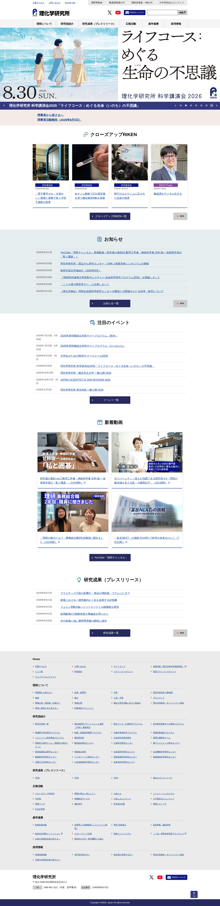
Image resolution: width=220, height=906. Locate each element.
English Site (70, 3)
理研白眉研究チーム (161, 738)
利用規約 (78, 671)
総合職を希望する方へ (123, 855)
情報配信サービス (82, 799)
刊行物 (38, 799)
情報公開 (78, 703)
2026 (37, 778)
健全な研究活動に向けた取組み (127, 703)
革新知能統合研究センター (46, 752)
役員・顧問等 (80, 692)
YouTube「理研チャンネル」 (111, 557)
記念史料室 (40, 809)
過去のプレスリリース (162, 778)
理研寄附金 (96, 2)
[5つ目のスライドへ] (201, 105)
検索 (181, 12)
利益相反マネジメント (84, 708)
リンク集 (39, 671)
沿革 (116, 692)
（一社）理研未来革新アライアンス (168, 834)
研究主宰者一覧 (42, 724)
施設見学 (78, 804)
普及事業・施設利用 (161, 825)
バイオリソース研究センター (87, 757)
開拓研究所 (79, 738)
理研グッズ (40, 804)
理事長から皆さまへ (50, 115)
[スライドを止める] (211, 105)
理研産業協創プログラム (163, 732)
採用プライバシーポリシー (164, 671)
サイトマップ (119, 666)
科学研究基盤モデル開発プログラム (168, 724)
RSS (182, 216)
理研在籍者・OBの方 (142, 2)
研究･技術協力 (120, 825)
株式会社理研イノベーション (47, 834)
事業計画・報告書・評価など (47, 703)
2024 (116, 778)
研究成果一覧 (111, 633)
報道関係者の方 (117, 2)
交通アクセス (38, 3)
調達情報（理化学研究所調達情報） (168, 666)
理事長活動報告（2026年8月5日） (59, 119)
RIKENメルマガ (137, 12)
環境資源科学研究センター (125, 757)
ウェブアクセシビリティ (45, 677)
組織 (37, 698)
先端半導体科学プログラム (125, 732)
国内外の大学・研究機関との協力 (88, 839)
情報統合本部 (80, 752)
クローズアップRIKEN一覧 (111, 216)
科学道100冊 (119, 804)
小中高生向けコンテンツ (171, 2)
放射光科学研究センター (124, 762)
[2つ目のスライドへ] (185, 105)
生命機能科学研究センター (164, 752)
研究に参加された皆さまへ (46, 708)
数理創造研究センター (84, 743)
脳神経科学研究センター (45, 757)
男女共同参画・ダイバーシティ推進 (168, 703)
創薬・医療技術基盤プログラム (87, 732)
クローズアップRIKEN (45, 794)
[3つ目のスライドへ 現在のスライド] (191, 105)
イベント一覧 (111, 400)
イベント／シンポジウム (163, 794)
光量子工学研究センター (45, 762)
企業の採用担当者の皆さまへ (47, 839)
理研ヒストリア (160, 804)
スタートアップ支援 (83, 834)
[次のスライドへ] (216, 105)
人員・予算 (118, 698)
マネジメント (159, 698)
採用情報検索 (41, 855)
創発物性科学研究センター (164, 757)
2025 (76, 778)
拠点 (76, 698)
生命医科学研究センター (124, 752)
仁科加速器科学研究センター (87, 762)
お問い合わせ (54, 3)
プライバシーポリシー (123, 671)
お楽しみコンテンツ (122, 799)
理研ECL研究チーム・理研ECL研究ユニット (51, 745)
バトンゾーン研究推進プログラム (49, 738)
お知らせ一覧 (111, 303)
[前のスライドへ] (175, 105)
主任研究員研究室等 (122, 738)
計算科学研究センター (123, 743)
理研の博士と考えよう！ (85, 794)
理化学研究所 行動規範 (163, 692)
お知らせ (117, 794)
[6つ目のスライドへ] (206, 105)
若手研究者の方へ (82, 855)
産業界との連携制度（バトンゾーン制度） (90, 827)
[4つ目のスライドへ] (196, 105)
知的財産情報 (41, 825)
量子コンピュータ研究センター (166, 743)
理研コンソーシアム (122, 834)
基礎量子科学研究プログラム (47, 732)
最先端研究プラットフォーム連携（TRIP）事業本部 (88, 726)
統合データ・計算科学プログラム (128, 724)
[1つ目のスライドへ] (180, 105)
